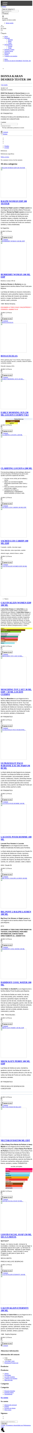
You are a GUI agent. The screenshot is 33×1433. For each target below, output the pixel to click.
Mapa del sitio (8, 1380)
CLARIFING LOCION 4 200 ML (16, 468)
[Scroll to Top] (16, 1430)
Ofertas (6, 1373)
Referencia (4, 151)
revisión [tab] (6, 147)
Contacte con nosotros (10, 1378)
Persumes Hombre (9, 1391)
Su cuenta (4, 1398)
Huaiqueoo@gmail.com (11, 1363)
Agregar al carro (5, 126)
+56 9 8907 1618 (9, 1361)
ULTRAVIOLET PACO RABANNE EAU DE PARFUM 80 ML (15, 765)
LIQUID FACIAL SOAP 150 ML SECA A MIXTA (16, 1235)
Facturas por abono (9, 1408)
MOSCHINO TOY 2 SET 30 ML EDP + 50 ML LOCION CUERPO (16, 692)
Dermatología (8, 1394)
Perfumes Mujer (9, 1392)
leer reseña (4, 85)
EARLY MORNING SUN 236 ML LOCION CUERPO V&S (15, 413)
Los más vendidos (9, 1377)
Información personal (10, 1405)
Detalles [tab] (6, 146)
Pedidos (6, 1406)
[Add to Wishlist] (1, 235)
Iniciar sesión (9, 23)
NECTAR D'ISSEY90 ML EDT (15, 1140)
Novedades (7, 1375)
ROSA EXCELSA (9, 356)
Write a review (5, 157)
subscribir (4, 1423)
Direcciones (7, 1410)
